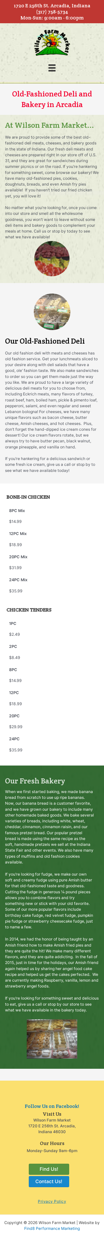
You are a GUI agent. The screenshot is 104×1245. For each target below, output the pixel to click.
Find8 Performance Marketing (52, 1228)
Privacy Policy (52, 1201)
